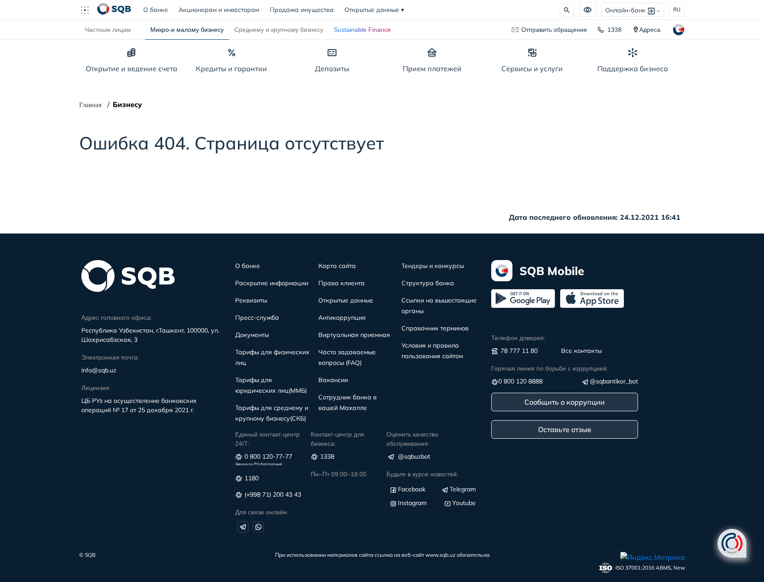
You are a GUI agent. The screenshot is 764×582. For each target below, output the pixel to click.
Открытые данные (374, 9)
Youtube (464, 503)
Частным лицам (108, 29)
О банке (158, 9)
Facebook (411, 489)
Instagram (412, 503)
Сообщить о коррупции (564, 402)
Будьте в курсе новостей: (422, 474)
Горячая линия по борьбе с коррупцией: (549, 368)
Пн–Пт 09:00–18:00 (339, 474)
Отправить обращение (554, 29)
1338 (614, 29)
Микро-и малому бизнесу (187, 29)
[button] (88, 9)
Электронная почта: (110, 357)
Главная (90, 104)
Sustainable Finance (362, 29)
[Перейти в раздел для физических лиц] (114, 10)
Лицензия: (96, 387)
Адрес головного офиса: (116, 317)
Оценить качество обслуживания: (412, 439)
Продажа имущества (302, 9)
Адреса (650, 29)
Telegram (463, 489)
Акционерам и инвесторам (219, 9)
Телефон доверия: (518, 337)
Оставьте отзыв (564, 429)
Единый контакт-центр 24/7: (267, 439)
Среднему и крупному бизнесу (278, 29)
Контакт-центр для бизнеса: (337, 439)
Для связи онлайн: (262, 512)
